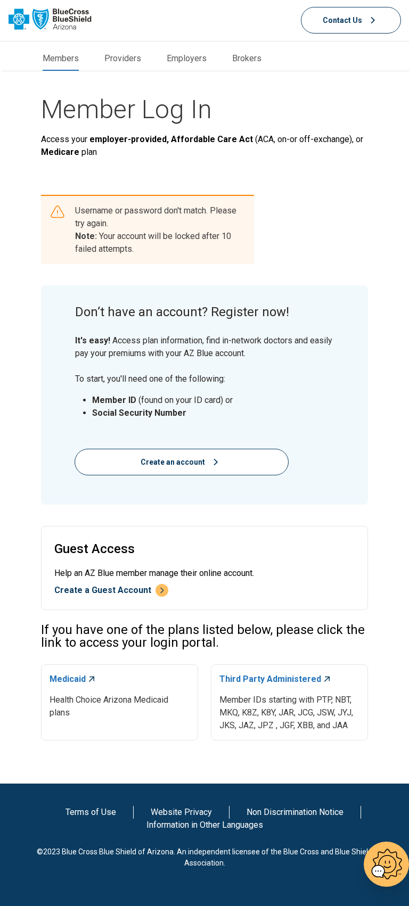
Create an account (173, 462)
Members (61, 58)
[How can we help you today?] (386, 864)
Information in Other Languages (204, 825)
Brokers (246, 58)
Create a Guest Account (102, 590)
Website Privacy (181, 812)
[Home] (50, 19)
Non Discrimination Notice (295, 812)
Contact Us (342, 20)
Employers (187, 58)
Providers (122, 58)
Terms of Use (91, 812)
